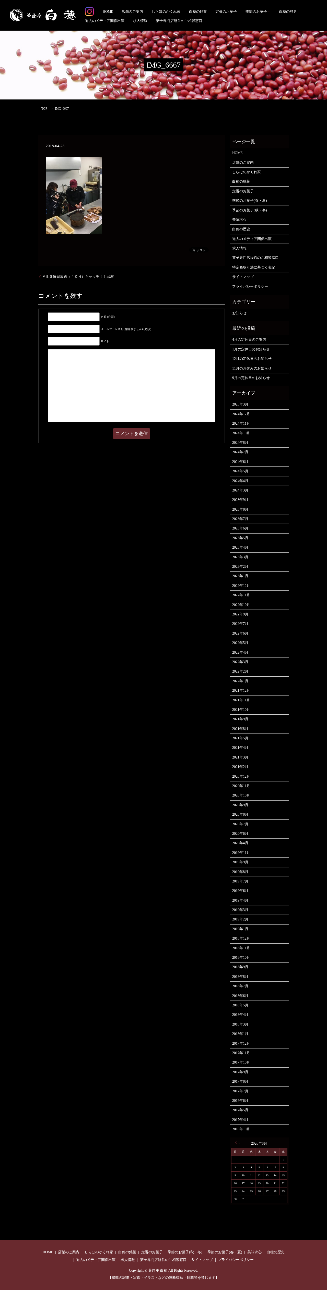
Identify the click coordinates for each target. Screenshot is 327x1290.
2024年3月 (240, 490)
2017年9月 (240, 1072)
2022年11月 (241, 595)
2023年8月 (240, 509)
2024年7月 (240, 452)
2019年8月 (240, 872)
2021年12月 (241, 690)
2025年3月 (240, 404)
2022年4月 (240, 652)
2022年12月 (241, 586)
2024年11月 (241, 423)
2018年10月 (241, 957)
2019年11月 (241, 853)
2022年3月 (240, 662)
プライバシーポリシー (250, 286)
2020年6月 (240, 834)
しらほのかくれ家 (166, 12)
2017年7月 (240, 1091)
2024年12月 (241, 414)
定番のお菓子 (226, 12)
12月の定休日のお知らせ (252, 359)
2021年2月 (240, 767)
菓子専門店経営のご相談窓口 (179, 21)
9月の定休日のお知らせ (251, 378)
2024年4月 (240, 481)
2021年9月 (240, 719)
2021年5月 (240, 738)
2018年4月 (240, 1015)
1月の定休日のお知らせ (251, 349)
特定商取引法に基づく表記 (253, 267)
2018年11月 (241, 948)
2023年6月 (240, 528)
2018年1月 (240, 1034)
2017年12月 (241, 1043)
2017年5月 (240, 1110)
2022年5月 (240, 643)
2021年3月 (240, 757)
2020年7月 (240, 824)
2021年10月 (241, 710)
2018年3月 (240, 1024)
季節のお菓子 (256, 12)
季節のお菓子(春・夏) (249, 201)
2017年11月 (241, 1053)
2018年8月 (240, 977)
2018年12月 (241, 938)
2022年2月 (240, 671)
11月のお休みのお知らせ (252, 368)
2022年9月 (240, 614)
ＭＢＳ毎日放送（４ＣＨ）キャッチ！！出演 (78, 277)
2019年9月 (240, 862)
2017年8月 (240, 1081)
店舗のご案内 (132, 12)
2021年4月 (240, 748)
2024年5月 (240, 471)
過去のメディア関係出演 (104, 21)
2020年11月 (241, 786)
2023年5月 (240, 538)
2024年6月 (240, 462)
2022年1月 (240, 681)
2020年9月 (240, 805)
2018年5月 (240, 1005)
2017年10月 (241, 1062)
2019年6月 (240, 891)
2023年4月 (240, 547)
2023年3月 (240, 557)
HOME (108, 12)
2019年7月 (240, 881)
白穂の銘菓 (198, 12)
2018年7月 (240, 986)
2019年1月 (240, 929)
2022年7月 (240, 624)
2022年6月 (240, 633)
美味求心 (239, 220)
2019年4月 (240, 900)
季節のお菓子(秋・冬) (249, 210)
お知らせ (239, 313)
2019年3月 (240, 910)
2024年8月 (240, 443)
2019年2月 (240, 919)
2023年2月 (240, 566)
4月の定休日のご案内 (249, 340)
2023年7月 (240, 519)
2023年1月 (240, 576)
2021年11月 (241, 700)
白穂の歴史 (288, 12)
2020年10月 (241, 795)
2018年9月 (240, 967)
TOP (44, 108)
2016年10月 (241, 1129)
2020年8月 (240, 814)
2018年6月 (240, 996)
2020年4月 (240, 843)
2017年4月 (240, 1120)
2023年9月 (240, 500)
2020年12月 (241, 776)
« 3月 (237, 1142)
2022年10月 (241, 605)
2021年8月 (240, 729)
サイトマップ (243, 277)
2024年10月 (241, 433)
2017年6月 (240, 1101)
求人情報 (140, 21)
